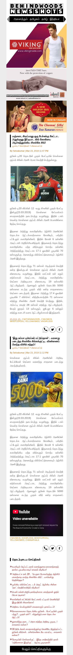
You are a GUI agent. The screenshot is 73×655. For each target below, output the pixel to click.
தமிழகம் (35, 19)
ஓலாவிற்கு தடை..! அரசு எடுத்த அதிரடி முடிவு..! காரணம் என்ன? (34, 623)
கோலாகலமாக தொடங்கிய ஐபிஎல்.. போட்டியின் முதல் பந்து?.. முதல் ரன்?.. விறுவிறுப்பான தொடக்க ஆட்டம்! (37, 614)
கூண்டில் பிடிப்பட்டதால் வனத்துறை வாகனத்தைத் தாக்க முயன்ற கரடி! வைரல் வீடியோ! (35, 568)
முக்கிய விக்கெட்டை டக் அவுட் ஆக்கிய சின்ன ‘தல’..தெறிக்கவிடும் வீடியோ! (34, 586)
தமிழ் (45, 19)
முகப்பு (15, 146)
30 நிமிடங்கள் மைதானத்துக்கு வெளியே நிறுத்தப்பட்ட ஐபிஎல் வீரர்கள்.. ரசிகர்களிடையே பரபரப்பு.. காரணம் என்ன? (37, 632)
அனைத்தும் (21, 19)
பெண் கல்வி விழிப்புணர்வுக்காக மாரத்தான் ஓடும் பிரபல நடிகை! (35, 593)
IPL (19, 319)
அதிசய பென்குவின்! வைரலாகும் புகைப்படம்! (33, 607)
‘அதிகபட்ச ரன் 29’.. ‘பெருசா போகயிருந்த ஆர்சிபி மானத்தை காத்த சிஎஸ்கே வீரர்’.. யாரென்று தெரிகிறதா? (36, 577)
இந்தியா (55, 19)
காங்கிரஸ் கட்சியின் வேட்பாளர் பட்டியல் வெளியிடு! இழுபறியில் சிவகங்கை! (36, 601)
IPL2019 (13, 319)
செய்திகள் (24, 146)
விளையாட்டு (36, 146)
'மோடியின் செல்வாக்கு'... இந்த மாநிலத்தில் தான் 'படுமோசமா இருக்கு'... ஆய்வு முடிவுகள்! (35, 641)
